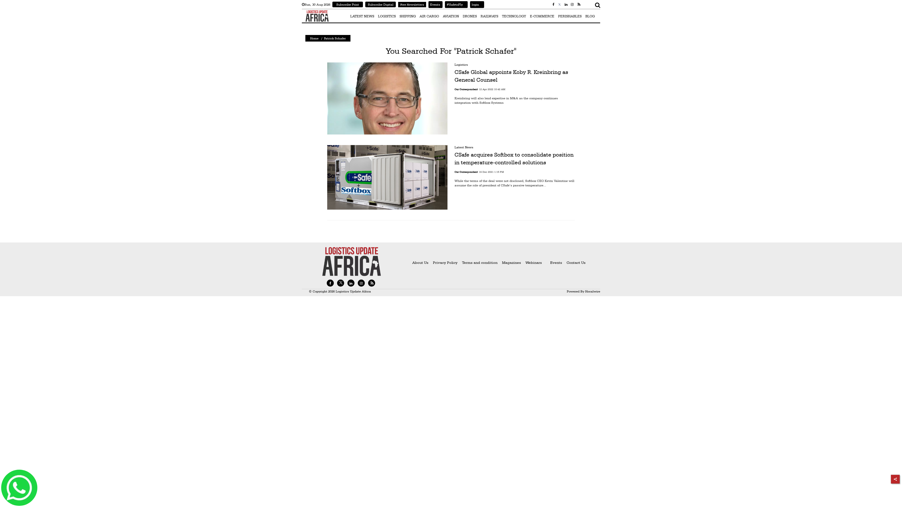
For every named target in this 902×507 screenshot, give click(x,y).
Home (314, 38)
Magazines (512, 262)
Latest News (464, 147)
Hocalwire (592, 291)
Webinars (533, 262)
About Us (420, 262)
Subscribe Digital (380, 4)
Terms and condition (480, 262)
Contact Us (576, 262)
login (474, 4)
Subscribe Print (347, 4)
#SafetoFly (454, 4)
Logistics (461, 64)
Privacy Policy (445, 262)
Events (434, 4)
